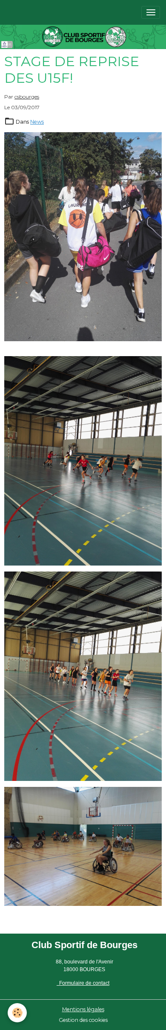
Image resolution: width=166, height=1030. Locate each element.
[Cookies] (17, 1012)
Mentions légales (83, 1009)
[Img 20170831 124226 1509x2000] (83, 237)
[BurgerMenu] (150, 12)
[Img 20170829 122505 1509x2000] (83, 676)
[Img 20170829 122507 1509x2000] (83, 461)
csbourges (26, 96)
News (37, 122)
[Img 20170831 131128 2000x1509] (83, 846)
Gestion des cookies (83, 1020)
